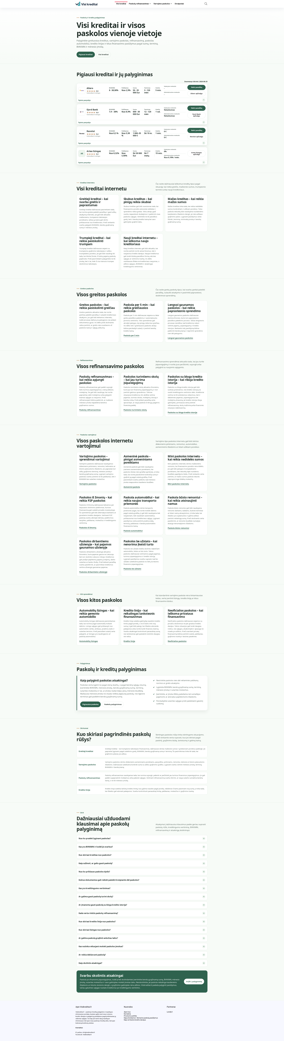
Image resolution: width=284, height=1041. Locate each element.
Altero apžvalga (196, 93)
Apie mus (127, 1012)
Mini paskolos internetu (178, 484)
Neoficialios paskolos (177, 641)
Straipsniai (179, 4)
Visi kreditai (121, 4)
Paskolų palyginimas (113, 704)
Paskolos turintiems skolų (135, 410)
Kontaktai (127, 1014)
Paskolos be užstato (132, 569)
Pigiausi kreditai (86, 54)
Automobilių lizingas (88, 641)
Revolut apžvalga (196, 137)
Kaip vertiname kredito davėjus (135, 1020)
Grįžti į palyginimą (194, 981)
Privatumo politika (130, 1016)
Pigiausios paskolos (90, 704)
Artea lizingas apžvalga (196, 154)
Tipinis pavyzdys (84, 100)
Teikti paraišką (196, 87)
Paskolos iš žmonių (87, 527)
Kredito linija (129, 641)
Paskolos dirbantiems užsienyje (93, 572)
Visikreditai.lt (87, 1034)
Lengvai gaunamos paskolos (180, 338)
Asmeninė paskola (132, 487)
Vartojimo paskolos (162, 4)
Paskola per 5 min (131, 335)
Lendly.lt (170, 1012)
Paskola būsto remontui (178, 528)
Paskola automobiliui (133, 531)
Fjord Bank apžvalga (196, 115)
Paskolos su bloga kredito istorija (182, 412)
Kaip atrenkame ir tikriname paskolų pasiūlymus (141, 1018)
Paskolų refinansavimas (139, 4)
